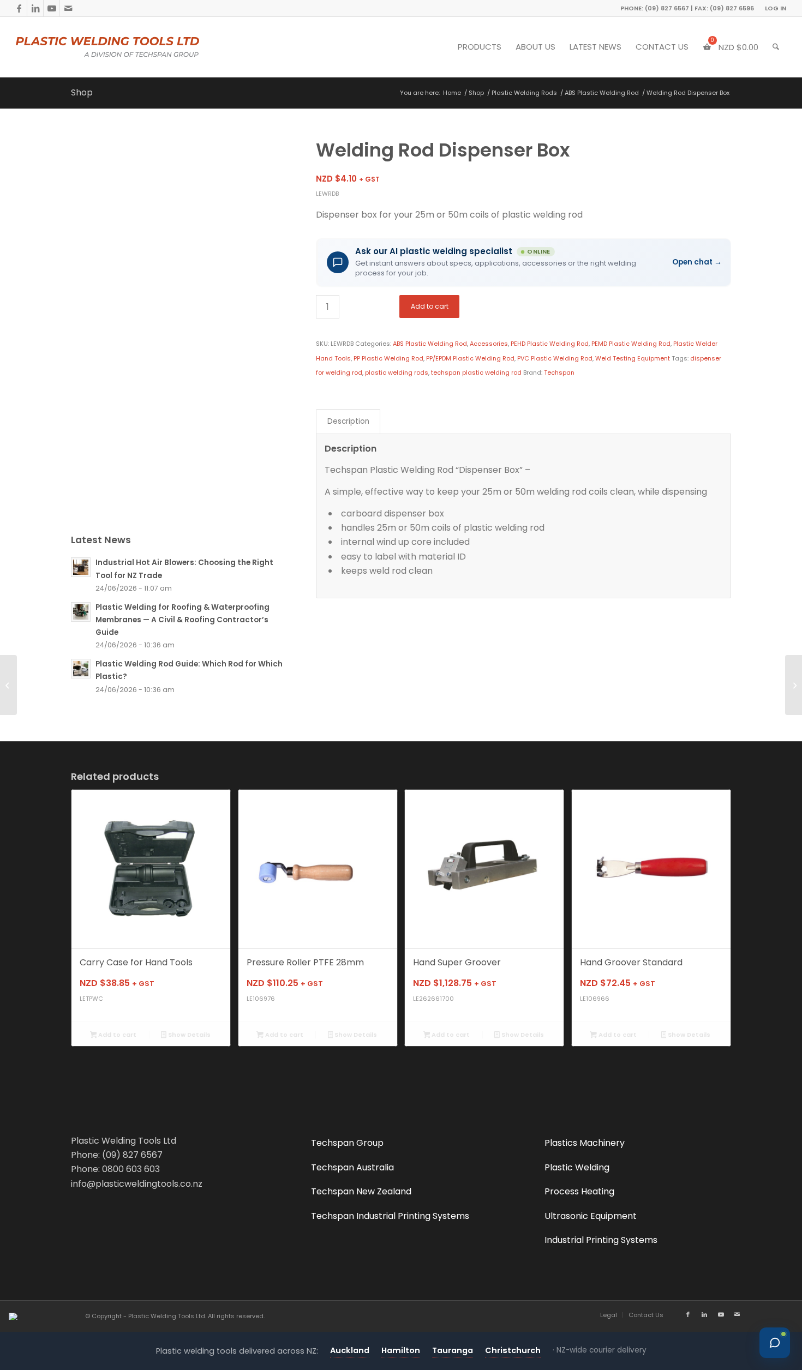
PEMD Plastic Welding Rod (631, 343)
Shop (82, 92)
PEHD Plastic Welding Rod (550, 343)
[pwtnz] (129, 47)
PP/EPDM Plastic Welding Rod (470, 358)
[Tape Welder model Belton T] (8, 685)
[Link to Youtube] (51, 8)
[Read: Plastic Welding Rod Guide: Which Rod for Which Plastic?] (81, 668)
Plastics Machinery (584, 1143)
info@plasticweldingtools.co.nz (136, 1183)
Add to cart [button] (116, 1034)
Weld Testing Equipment (632, 358)
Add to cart (429, 306)
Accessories (489, 343)
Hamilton (400, 1350)
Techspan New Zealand (361, 1191)
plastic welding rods (396, 372)
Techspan (559, 372)
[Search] (775, 47)
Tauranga (452, 1350)
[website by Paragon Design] (14, 1316)
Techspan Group (347, 1143)
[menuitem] (772, 8)
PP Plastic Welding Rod (388, 358)
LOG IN (775, 8)
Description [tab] (348, 421)
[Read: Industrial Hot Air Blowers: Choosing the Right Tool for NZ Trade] (81, 567)
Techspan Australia (352, 1167)
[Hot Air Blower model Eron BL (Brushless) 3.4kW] (793, 685)
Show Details (188, 1034)
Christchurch (513, 1350)
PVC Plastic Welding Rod (554, 358)
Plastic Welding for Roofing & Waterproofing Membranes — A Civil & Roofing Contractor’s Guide (182, 620)
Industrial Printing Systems (600, 1240)
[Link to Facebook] (19, 8)
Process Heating (579, 1191)
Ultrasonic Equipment (590, 1216)
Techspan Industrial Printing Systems (390, 1216)
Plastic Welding (576, 1167)
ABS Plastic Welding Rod (430, 343)
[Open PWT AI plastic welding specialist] (774, 1342)
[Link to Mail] (68, 8)
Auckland (349, 1350)
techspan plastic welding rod (476, 372)
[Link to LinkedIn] (35, 8)
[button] (523, 262)
